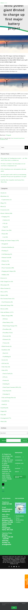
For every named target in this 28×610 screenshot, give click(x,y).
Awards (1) (3, 193)
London (18, 522)
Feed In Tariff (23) (7, 373)
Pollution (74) (5, 261)
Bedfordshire (20, 520)
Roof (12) (5, 353)
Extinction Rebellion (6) (8, 247)
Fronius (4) (6, 380)
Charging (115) (5, 216)
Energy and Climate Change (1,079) (10, 240)
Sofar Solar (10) (6, 366)
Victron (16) (6, 343)
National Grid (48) (6, 257)
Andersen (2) (6, 220)
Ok (14, 607)
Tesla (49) (3, 414)
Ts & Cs (23, 603)
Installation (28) (6, 349)
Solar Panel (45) (7, 390)
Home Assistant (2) (5, 288)
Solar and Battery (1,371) (7, 312)
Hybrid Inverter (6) (6, 346)
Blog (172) (3, 203)
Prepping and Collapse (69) (8, 271)
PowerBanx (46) (7, 329)
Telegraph (8, 135)
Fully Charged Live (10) (7, 281)
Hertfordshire (20, 516)
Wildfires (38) (5, 274)
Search (4, 440)
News (12, 138)
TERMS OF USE (14, 563)
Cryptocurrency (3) (6, 199)
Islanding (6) (6, 384)
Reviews (22, 138)
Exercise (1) (4, 278)
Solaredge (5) (6, 394)
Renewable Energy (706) (7, 305)
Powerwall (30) (7, 336)
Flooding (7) (5, 250)
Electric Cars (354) (6, 230)
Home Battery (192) (8, 322)
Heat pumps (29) (5, 285)
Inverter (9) (5, 360)
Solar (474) (5, 370)
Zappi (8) (5, 227)
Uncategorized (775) (6, 418)
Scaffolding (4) (7, 356)
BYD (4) (5, 319)
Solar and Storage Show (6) (9, 397)
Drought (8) (5, 244)
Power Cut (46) (6, 264)
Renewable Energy (17, 138)
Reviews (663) (4, 309)
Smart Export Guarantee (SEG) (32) (12, 387)
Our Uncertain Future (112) (7, 298)
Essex (17, 518)
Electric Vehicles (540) (6, 213)
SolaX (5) (4, 404)
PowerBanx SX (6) (8, 332)
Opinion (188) (4, 295)
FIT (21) (5, 377)
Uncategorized (2, 139)
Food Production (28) (7, 302)
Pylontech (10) (6, 339)
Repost (2, 138)
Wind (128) (3, 421)
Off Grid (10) (5, 363)
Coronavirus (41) (5, 210)
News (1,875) (4, 291)
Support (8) (3, 411)
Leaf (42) (5, 237)
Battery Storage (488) (7, 315)
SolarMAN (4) (5, 401)
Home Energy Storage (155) (10, 325)
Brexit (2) (3, 206)
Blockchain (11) (5, 196)
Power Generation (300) (8, 267)
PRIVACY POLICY (20, 562)
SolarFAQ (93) (4, 407)
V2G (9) (5, 223)
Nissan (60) (5, 233)
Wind (7, 139)
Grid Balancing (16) (7, 254)
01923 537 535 (7, 504)
